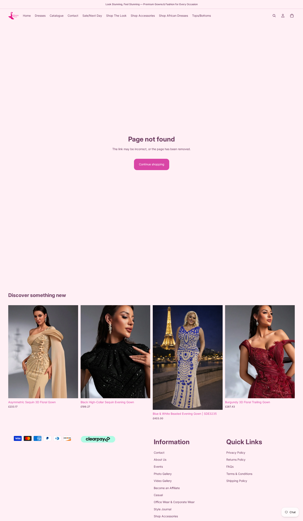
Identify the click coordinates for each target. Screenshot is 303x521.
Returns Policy (235, 459)
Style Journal (162, 509)
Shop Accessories (166, 516)
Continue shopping (151, 164)
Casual (158, 495)
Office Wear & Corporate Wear (174, 502)
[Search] (274, 15)
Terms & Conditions (239, 473)
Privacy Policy (235, 452)
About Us (160, 459)
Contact (159, 452)
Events (158, 466)
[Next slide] (72, 351)
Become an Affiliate (167, 488)
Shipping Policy (236, 480)
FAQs (230, 466)
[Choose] (71, 392)
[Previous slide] (14, 351)
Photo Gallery (163, 473)
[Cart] (291, 15)
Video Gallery (163, 480)
